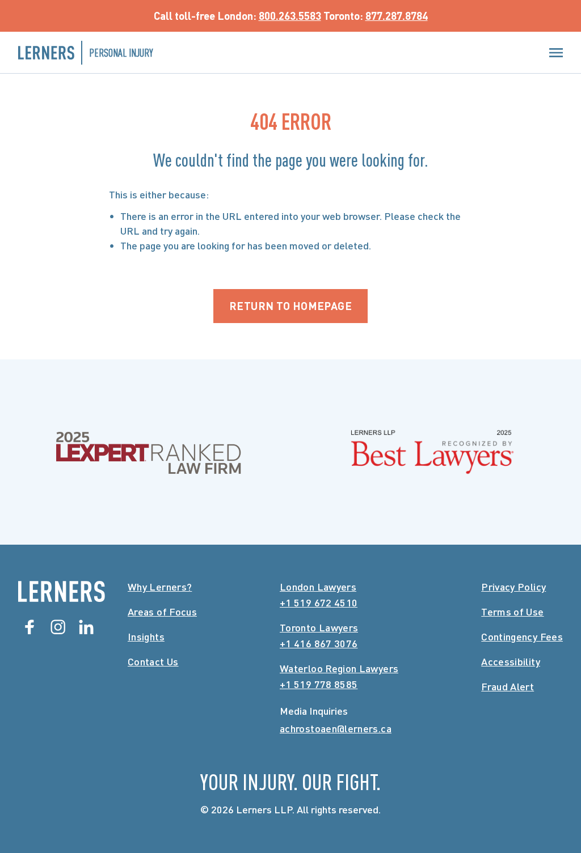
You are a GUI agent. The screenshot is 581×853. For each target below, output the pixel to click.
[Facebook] (29, 627)
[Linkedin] (86, 627)
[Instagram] (58, 627)
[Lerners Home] (61, 591)
